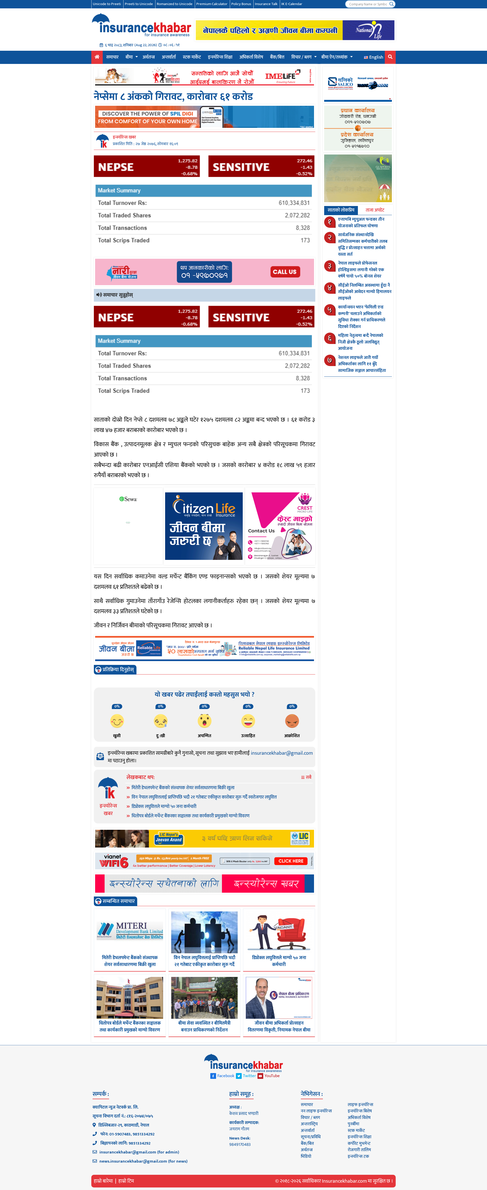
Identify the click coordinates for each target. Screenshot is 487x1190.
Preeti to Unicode (139, 4)
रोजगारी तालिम (359, 1149)
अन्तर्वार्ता (169, 57)
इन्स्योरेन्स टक (358, 1156)
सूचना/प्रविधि (311, 1137)
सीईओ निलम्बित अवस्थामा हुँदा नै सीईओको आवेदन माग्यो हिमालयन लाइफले (364, 292)
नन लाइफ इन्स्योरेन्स (316, 1111)
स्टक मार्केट (192, 57)
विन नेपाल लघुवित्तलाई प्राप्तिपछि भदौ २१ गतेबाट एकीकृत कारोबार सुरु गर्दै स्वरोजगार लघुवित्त (204, 797)
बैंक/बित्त (277, 57)
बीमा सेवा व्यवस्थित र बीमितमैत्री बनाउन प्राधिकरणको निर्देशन (204, 1027)
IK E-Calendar (291, 4)
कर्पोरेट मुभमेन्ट (359, 1143)
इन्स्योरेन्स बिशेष (360, 1111)
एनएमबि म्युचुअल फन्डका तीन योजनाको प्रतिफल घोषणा (361, 223)
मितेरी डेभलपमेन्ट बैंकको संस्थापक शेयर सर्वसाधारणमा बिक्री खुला (183, 788)
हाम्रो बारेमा (103, 1181)
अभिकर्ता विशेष (251, 57)
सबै (308, 777)
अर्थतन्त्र (149, 57)
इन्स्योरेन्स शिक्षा (220, 57)
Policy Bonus (241, 4)
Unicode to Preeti (107, 4)
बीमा (129, 57)
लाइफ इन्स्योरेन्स (360, 1104)
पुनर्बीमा (353, 1124)
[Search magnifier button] (391, 4)
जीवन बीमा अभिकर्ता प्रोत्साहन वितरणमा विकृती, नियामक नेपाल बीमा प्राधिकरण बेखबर (279, 1030)
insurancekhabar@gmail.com (282, 753)
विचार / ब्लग (301, 57)
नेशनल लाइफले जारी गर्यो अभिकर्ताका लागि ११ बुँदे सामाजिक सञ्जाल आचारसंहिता (362, 364)
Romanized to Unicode (175, 4)
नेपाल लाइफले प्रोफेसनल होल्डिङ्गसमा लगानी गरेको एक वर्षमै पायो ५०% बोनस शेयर (361, 270)
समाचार (112, 57)
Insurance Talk (266, 4)
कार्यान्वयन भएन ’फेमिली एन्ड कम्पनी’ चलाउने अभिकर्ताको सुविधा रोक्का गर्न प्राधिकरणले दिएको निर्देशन (361, 317)
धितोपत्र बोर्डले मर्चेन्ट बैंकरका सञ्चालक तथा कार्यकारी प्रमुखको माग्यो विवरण (191, 816)
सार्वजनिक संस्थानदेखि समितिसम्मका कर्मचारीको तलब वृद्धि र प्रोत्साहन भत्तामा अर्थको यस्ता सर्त (362, 244)
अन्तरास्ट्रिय (309, 1124)
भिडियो (306, 1156)
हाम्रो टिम (126, 1181)
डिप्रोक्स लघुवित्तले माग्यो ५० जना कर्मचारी (164, 806)
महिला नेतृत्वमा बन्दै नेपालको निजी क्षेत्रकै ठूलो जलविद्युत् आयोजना (360, 342)
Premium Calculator (212, 4)
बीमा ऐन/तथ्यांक (334, 57)
